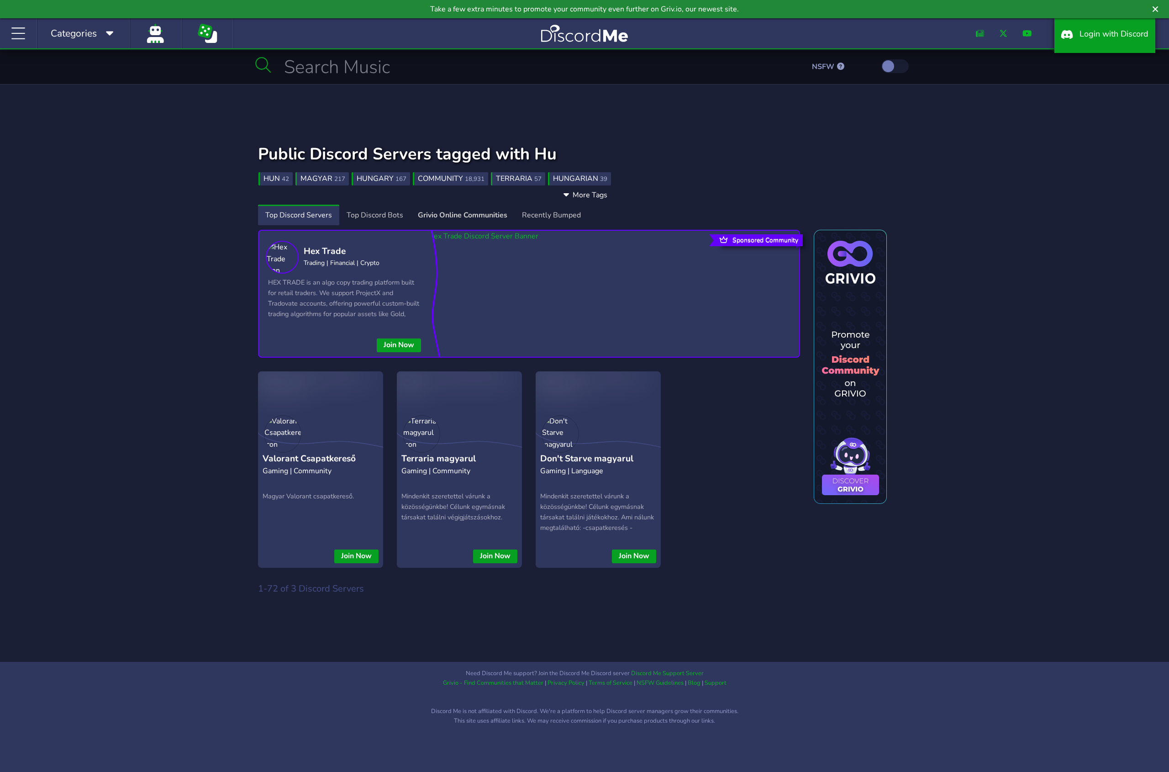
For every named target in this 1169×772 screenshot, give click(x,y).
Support (716, 683)
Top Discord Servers (298, 215)
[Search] (263, 65)
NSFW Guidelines (660, 683)
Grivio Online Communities (462, 215)
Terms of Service (610, 683)
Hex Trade (325, 251)
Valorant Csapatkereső (309, 459)
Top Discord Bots (375, 215)
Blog (694, 683)
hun (276, 179)
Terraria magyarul (438, 459)
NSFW (824, 67)
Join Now (399, 345)
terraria (519, 179)
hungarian (580, 179)
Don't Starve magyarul (586, 459)
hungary (381, 179)
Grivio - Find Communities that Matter (493, 683)
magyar (322, 179)
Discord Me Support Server (667, 673)
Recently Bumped (551, 215)
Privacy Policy (566, 683)
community (451, 179)
